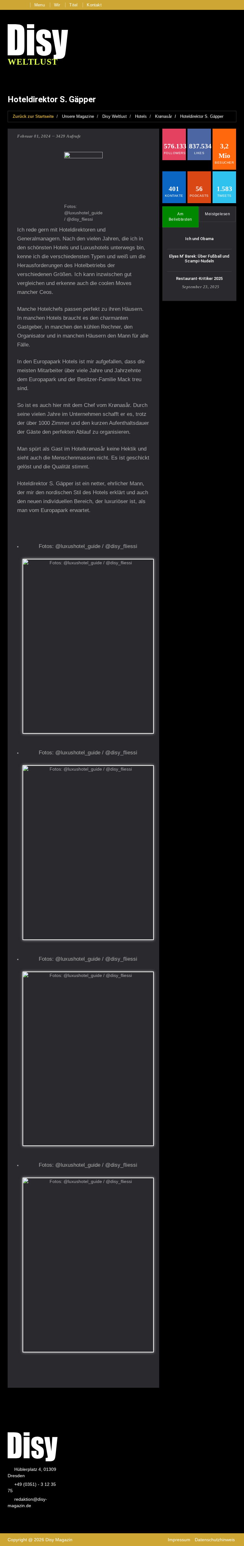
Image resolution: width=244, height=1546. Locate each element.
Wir (57, 5)
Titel (73, 5)
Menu (39, 5)
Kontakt (94, 5)
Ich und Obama (199, 238)
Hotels (141, 116)
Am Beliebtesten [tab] (180, 217)
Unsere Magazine (78, 116)
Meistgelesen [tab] (217, 214)
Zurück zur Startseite (33, 116)
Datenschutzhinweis (215, 1539)
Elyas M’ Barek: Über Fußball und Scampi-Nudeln (199, 258)
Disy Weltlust (114, 116)
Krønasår (163, 116)
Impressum (179, 1539)
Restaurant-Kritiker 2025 (199, 278)
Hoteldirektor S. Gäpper (201, 116)
